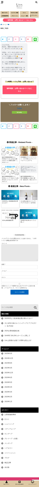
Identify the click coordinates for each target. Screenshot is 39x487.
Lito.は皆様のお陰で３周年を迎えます (18, 340)
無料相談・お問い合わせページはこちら (20, 20)
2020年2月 (8, 397)
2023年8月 (8, 363)
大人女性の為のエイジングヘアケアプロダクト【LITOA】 (20, 324)
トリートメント (10, 453)
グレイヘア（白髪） (11, 438)
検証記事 (7, 462)
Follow (19, 108)
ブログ (6, 458)
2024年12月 (8, 358)
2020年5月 (8, 382)
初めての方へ (5, 12)
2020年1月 (8, 401)
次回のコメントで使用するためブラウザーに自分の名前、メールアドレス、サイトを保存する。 (18, 287)
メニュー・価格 (24, 15)
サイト (4, 277)
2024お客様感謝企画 (11, 331)
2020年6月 (8, 377)
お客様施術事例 (4, 15)
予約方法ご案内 (34, 12)
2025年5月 (8, 353)
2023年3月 (8, 368)
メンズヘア (8, 443)
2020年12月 (8, 372)
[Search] (35, 307)
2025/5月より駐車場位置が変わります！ (18, 318)
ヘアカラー (8, 448)
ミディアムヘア (10, 429)
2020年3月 (8, 392)
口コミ (24, 12)
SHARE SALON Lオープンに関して (17, 335)
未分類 (6, 467)
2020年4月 (8, 387)
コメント (4, 243)
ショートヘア (9, 424)
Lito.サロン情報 (14, 12)
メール (4, 271)
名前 (3, 264)
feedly (20, 112)
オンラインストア (33, 16)
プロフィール (15, 15)
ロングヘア (8, 434)
